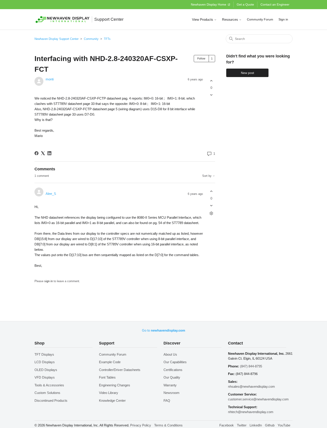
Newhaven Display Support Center (56, 39)
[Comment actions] (211, 213)
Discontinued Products (50, 400)
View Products (203, 19)
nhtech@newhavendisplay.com (250, 412)
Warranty (170, 385)
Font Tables (107, 377)
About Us (170, 354)
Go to (163, 330)
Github (270, 425)
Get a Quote (245, 4)
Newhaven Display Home (209, 4)
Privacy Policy (140, 425)
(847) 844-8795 (251, 366)
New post (247, 73)
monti (50, 79)
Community (91, 39)
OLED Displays (45, 370)
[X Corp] (43, 153)
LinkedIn (256, 425)
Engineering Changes (114, 385)
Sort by (207, 175)
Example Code (110, 362)
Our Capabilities (175, 362)
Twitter (241, 425)
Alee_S (51, 194)
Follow (201, 58)
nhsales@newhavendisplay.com (251, 386)
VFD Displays (44, 377)
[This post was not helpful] (211, 95)
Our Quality (172, 377)
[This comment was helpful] (211, 191)
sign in (48, 281)
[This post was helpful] (211, 81)
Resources (230, 19)
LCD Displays (44, 362)
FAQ (167, 400)
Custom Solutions (47, 393)
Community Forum (260, 19)
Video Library (108, 393)
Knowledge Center (112, 400)
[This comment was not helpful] (211, 205)
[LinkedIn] (49, 153)
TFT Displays (44, 354)
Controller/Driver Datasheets (119, 370)
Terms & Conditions (168, 425)
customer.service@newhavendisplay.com (258, 399)
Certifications (173, 370)
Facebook (226, 425)
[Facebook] (36, 153)
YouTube (284, 425)
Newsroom (172, 393)
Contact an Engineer (274, 4)
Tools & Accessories (49, 385)
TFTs (107, 39)
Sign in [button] (283, 19)
